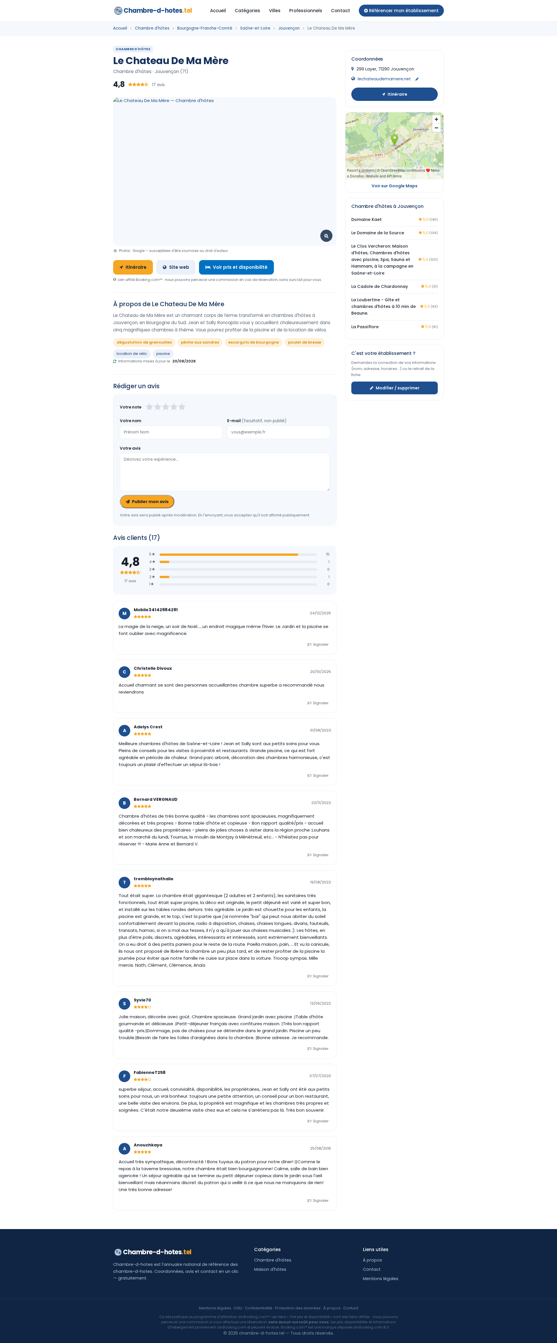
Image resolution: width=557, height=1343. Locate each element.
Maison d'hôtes (270, 1269)
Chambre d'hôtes (152, 28)
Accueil (218, 11)
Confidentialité (258, 1308)
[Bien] (165, 407)
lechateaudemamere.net (384, 78)
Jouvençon (289, 28)
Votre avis (130, 448)
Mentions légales (380, 1279)
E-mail (256, 421)
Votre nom (130, 421)
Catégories (247, 11)
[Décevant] (149, 407)
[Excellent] (181, 407)
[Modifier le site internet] (417, 79)
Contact (340, 11)
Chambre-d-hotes (158, 10)
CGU (238, 1308)
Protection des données (298, 1308)
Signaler (321, 644)
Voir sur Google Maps (394, 185)
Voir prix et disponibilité (240, 267)
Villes (275, 11)
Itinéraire (136, 267)
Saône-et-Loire (255, 28)
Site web (179, 267)
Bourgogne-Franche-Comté (204, 28)
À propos (372, 1260)
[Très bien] (173, 407)
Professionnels (305, 11)
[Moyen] (157, 407)
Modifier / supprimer (397, 388)
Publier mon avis (150, 501)
